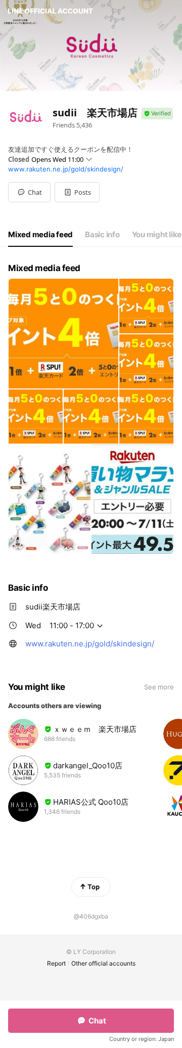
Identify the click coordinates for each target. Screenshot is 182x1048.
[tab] (40, 235)
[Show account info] (157, 113)
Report (56, 963)
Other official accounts (103, 963)
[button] (77, 192)
